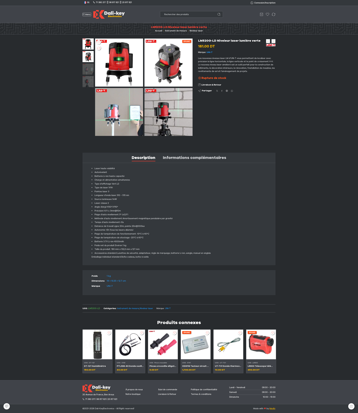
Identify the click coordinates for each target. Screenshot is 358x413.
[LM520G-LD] (168, 62)
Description (143, 157)
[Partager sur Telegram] (227, 91)
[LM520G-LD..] (119, 112)
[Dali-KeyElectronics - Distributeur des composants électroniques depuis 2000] (109, 14)
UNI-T (210, 52)
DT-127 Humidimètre (95, 366)
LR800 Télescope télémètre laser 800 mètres (261, 366)
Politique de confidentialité (204, 389)
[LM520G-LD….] (88, 43)
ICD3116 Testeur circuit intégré (195, 366)
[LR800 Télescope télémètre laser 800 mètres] (261, 344)
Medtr (272, 408)
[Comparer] (98, 48)
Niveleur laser (196, 30)
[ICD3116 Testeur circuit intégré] (195, 344)
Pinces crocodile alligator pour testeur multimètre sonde (162, 366)
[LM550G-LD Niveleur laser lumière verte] (273, 41)
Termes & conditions (201, 394)
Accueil (158, 30)
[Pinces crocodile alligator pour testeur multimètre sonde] (163, 344)
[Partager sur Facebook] (222, 91)
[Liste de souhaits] (98, 42)
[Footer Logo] (96, 388)
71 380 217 (101, 2)
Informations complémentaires (194, 157)
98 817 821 (114, 2)
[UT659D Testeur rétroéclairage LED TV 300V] (268, 41)
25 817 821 (127, 2)
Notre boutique (133, 394)
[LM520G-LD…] (168, 112)
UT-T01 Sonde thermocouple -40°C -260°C (228, 366)
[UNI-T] (270, 45)
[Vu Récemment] (351, 406)
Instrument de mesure (176, 30)
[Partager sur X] (217, 91)
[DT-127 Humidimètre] (97, 344)
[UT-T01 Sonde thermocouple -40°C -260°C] (228, 344)
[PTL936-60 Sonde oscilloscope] (130, 344)
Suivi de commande (167, 389)
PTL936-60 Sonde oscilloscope (130, 366)
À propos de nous (134, 389)
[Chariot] (261, 14)
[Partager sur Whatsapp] (232, 91)
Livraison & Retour (211, 85)
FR (87, 2)
